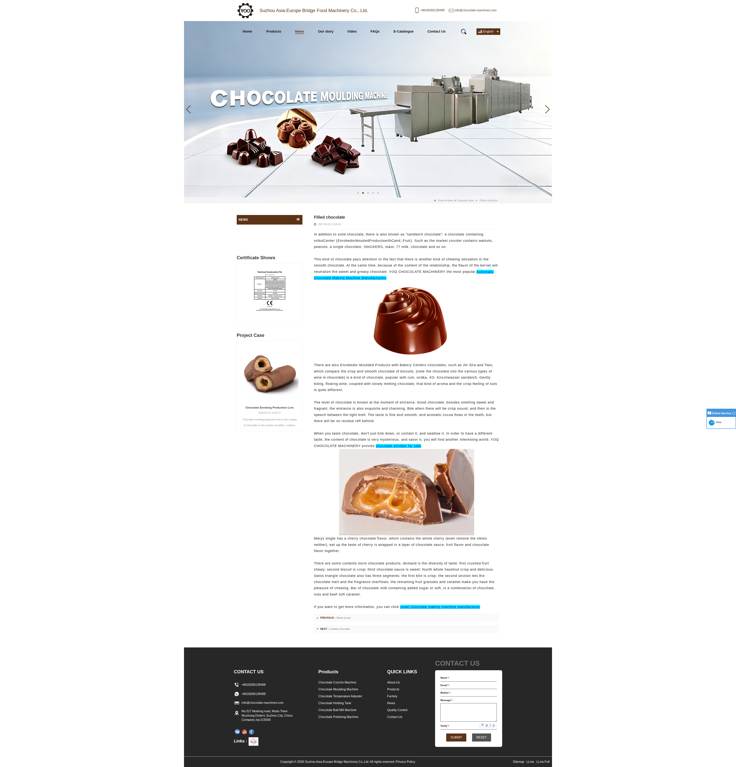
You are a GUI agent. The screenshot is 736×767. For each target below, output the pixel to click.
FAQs (375, 31)
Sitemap (518, 761)
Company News (465, 200)
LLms (530, 761)
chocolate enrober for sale (398, 446)
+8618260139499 (432, 10)
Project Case (247, 243)
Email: (444, 685)
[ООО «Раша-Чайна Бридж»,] (237, 732)
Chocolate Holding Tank (334, 703)
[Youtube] (244, 732)
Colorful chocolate (340, 629)
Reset (481, 737)
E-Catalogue (403, 31)
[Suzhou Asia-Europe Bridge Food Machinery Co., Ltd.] (245, 10)
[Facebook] (251, 732)
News (299, 31)
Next (301, 290)
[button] (358, 193)
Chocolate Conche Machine (337, 682)
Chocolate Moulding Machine (338, 689)
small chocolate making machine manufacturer (440, 607)
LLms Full (543, 761)
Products (273, 31)
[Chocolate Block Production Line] (292, 371)
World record (343, 617)
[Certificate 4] (289, 295)
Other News (247, 235)
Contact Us (436, 31)
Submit (456, 737)
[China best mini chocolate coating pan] (368, 108)
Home (247, 31)
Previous (238, 290)
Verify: (444, 725)
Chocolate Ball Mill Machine (337, 710)
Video (352, 31)
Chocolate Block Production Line (292, 407)
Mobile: (445, 692)
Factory (392, 696)
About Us (393, 682)
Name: (444, 677)
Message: (446, 700)
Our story (326, 31)
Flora (718, 422)
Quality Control (397, 710)
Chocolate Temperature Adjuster (340, 696)
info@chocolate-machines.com (475, 10)
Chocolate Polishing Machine (338, 717)
